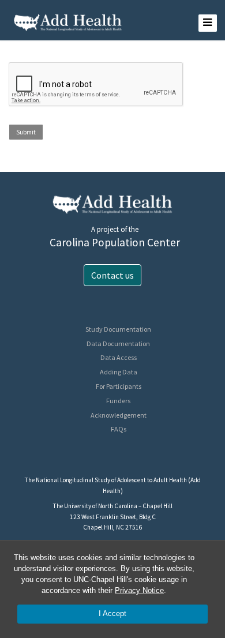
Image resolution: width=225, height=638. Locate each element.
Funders (118, 400)
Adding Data (118, 371)
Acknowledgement (119, 415)
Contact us (112, 275)
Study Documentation (118, 329)
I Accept (112, 613)
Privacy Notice (139, 590)
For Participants (118, 386)
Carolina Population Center (115, 242)
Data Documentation (118, 343)
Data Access (118, 357)
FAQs (118, 429)
